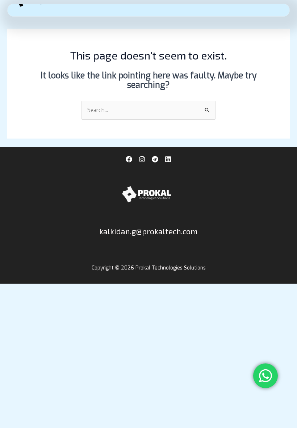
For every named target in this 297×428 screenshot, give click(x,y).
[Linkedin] (168, 159)
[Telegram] (155, 159)
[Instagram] (142, 159)
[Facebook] (129, 159)
